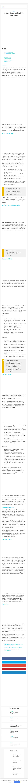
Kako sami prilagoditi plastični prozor (17, 755)
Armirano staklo (7, 61)
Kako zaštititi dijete (8, 52)
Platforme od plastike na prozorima (17, 761)
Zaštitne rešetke (7, 57)
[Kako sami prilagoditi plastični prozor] (9, 756)
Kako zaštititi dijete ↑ (8, 133)
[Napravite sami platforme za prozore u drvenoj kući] (9, 768)
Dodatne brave (7, 58)
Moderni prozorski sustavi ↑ (11, 205)
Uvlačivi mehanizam (8, 60)
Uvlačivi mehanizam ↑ (8, 507)
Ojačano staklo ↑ (7, 539)
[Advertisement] (14, 32)
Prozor (14, 11)
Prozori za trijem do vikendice (17, 773)
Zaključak (4, 65)
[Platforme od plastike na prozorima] (9, 762)
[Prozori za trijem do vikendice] (9, 774)
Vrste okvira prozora (14, 737)
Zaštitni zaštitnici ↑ (7, 259)
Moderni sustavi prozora (9, 53)
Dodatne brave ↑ (7, 374)
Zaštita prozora (7, 650)
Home (3, 6)
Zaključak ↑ (5, 604)
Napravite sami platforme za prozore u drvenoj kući (18, 768)
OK (17, 782)
